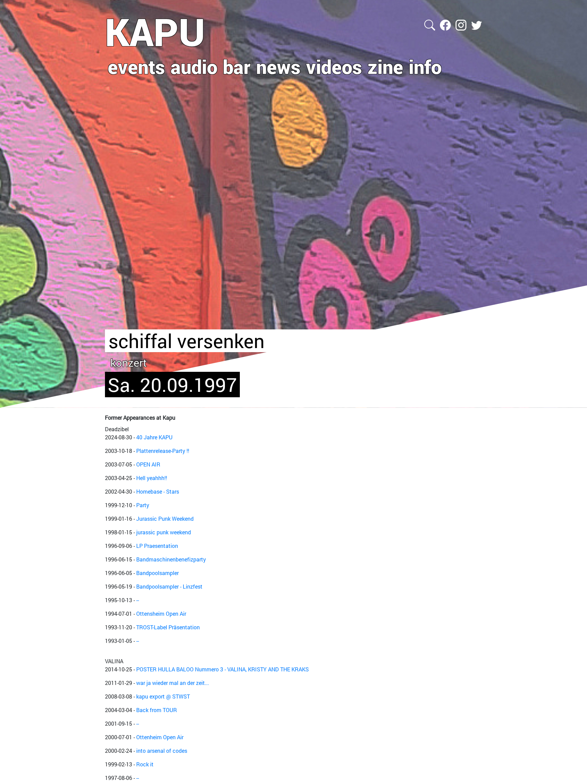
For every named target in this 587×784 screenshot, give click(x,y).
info (425, 66)
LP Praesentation (157, 545)
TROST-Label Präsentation (168, 627)
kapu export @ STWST (163, 696)
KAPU (155, 31)
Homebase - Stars (157, 491)
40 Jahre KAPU (154, 437)
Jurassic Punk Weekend (165, 518)
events (136, 66)
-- (137, 600)
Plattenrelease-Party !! (162, 450)
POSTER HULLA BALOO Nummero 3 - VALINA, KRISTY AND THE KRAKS (222, 669)
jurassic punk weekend (163, 532)
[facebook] (446, 24)
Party (142, 505)
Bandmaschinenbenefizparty (171, 559)
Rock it (145, 764)
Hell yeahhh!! (151, 477)
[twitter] (476, 24)
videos (334, 66)
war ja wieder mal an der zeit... (172, 682)
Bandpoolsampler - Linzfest (169, 586)
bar (237, 66)
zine (385, 66)
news (278, 66)
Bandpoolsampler (157, 572)
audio (194, 66)
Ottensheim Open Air (161, 613)
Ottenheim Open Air (159, 737)
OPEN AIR (148, 464)
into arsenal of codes (161, 750)
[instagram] (462, 24)
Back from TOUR (156, 709)
